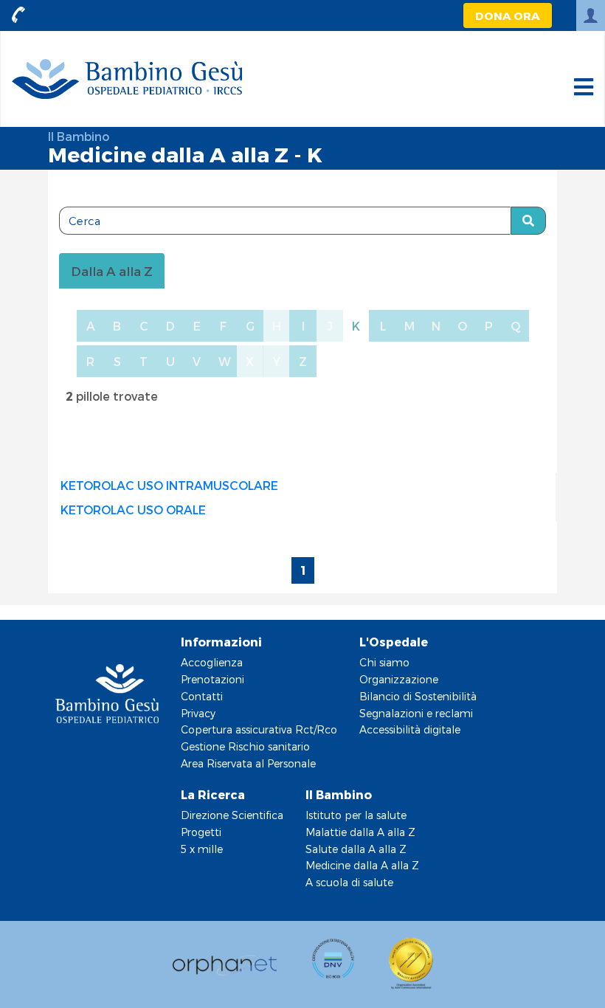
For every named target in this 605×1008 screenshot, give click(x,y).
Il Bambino (78, 136)
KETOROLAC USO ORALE (133, 510)
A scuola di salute (349, 882)
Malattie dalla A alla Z (360, 832)
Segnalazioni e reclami (416, 713)
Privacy (198, 713)
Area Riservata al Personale (248, 763)
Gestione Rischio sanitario (245, 746)
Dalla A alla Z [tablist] (112, 270)
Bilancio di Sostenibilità (418, 696)
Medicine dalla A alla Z (362, 865)
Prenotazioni (212, 679)
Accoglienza (212, 662)
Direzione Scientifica (232, 815)
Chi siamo (384, 662)
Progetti (201, 832)
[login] (590, 15)
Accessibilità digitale (409, 729)
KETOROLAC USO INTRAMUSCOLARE (169, 485)
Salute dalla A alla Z (356, 849)
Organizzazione (398, 679)
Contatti (202, 696)
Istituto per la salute (356, 815)
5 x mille (202, 849)
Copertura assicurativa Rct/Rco (259, 729)
